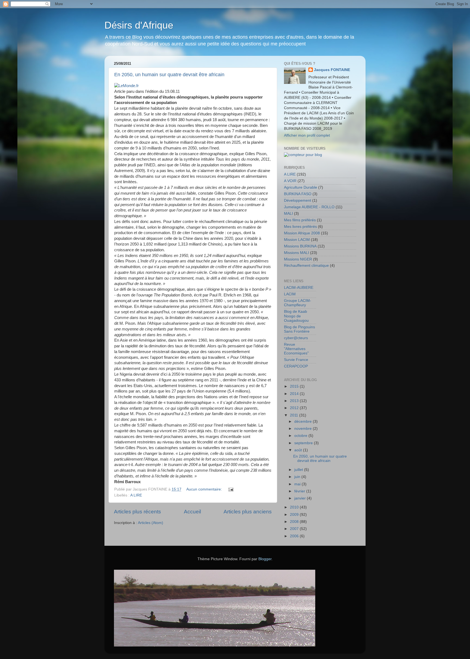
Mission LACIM (297, 240)
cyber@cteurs (296, 338)
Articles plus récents (137, 511)
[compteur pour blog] (303, 155)
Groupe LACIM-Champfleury (297, 303)
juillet (299, 470)
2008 (295, 522)
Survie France (296, 360)
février (300, 491)
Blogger (264, 559)
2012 (295, 408)
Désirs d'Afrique (138, 25)
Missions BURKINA (300, 246)
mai (298, 484)
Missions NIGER (298, 259)
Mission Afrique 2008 (302, 233)
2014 (295, 394)
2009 (295, 515)
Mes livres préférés (300, 227)
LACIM (290, 294)
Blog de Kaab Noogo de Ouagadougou (296, 315)
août (298, 450)
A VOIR (290, 181)
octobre (301, 436)
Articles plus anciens (248, 511)
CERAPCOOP (296, 366)
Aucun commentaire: (204, 489)
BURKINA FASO (297, 194)
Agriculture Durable (300, 187)
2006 (295, 536)
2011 (294, 415)
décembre (303, 421)
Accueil (192, 511)
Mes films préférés (300, 220)
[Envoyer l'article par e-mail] (230, 489)
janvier (300, 498)
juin (297, 477)
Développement (297, 200)
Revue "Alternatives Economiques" (296, 348)
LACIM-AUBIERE (298, 288)
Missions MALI (296, 253)
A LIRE (136, 495)
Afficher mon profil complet (307, 135)
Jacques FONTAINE (332, 70)
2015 (295, 386)
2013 (295, 401)
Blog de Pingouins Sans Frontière (299, 329)
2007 (295, 529)
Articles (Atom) (150, 523)
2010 (295, 507)
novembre (303, 429)
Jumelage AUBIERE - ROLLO (309, 207)
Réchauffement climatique (306, 265)
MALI (288, 214)
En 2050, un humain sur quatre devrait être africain (169, 74)
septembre (304, 443)
